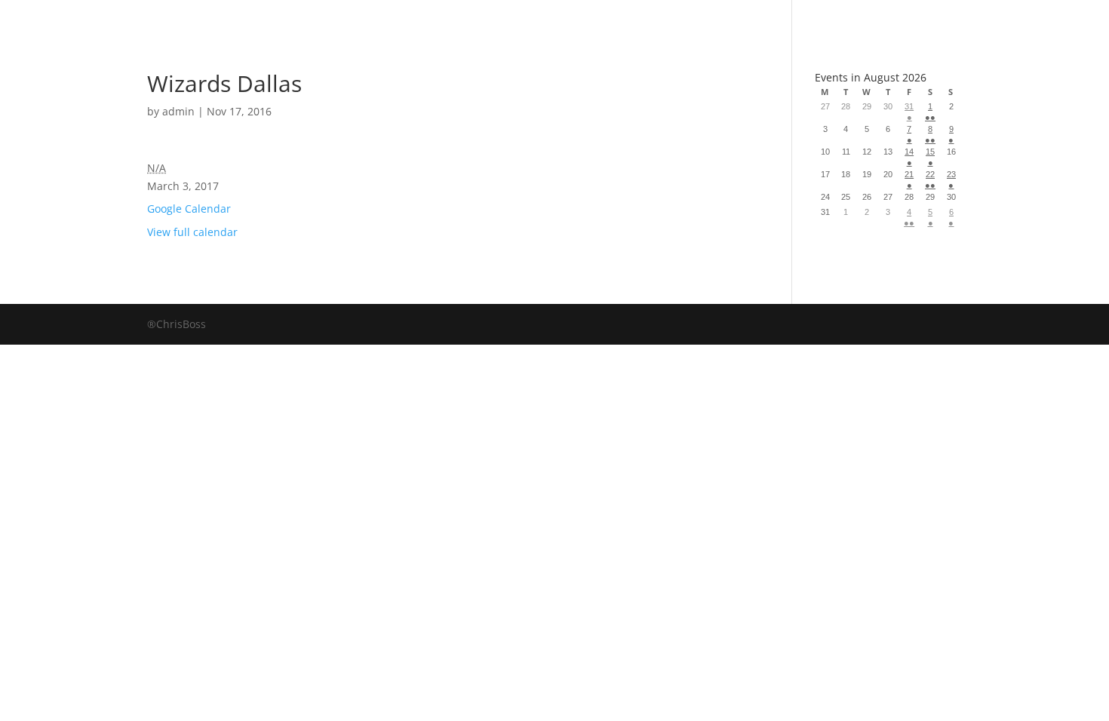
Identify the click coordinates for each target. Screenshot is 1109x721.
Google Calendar (189, 208)
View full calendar (192, 232)
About (598, 18)
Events (691, 18)
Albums (500, 18)
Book (408, 18)
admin (178, 111)
